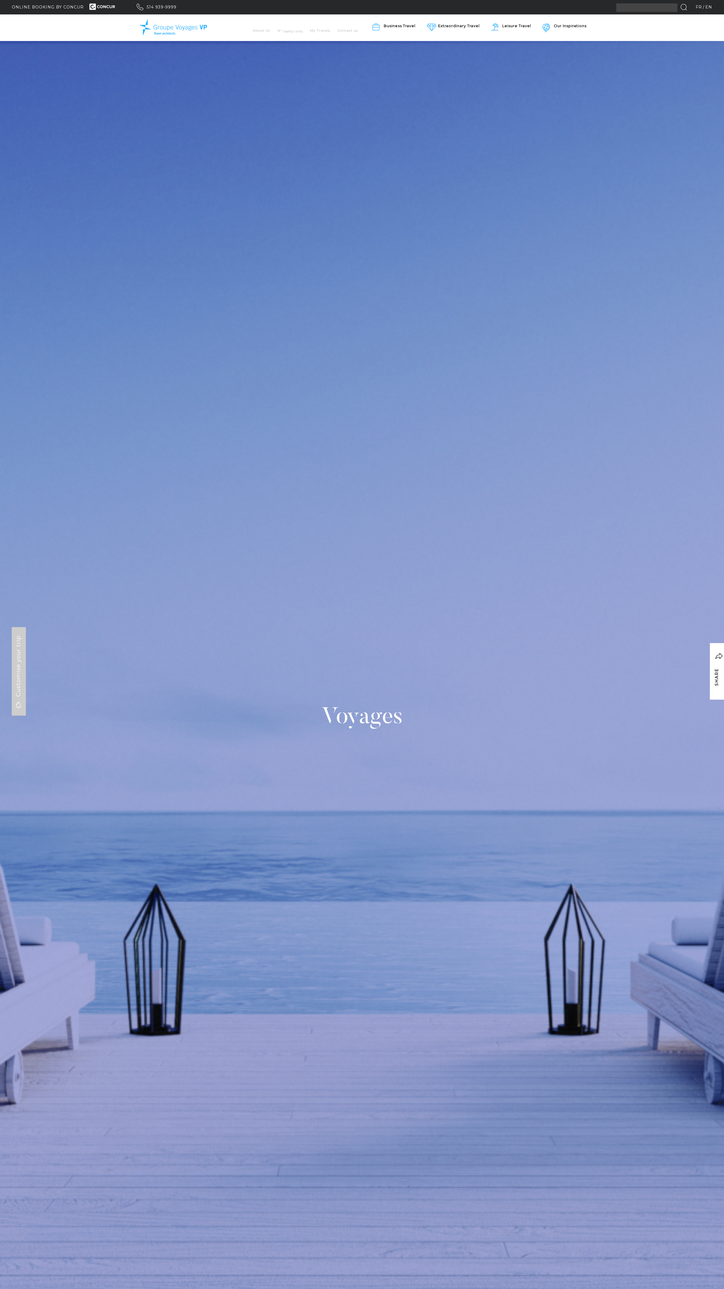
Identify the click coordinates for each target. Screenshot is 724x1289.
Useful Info (293, 31)
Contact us (347, 31)
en (708, 7)
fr (699, 7)
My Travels (320, 31)
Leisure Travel (516, 25)
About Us (261, 31)
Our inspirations (570, 25)
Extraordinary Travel (459, 25)
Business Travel (399, 25)
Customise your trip (18, 667)
